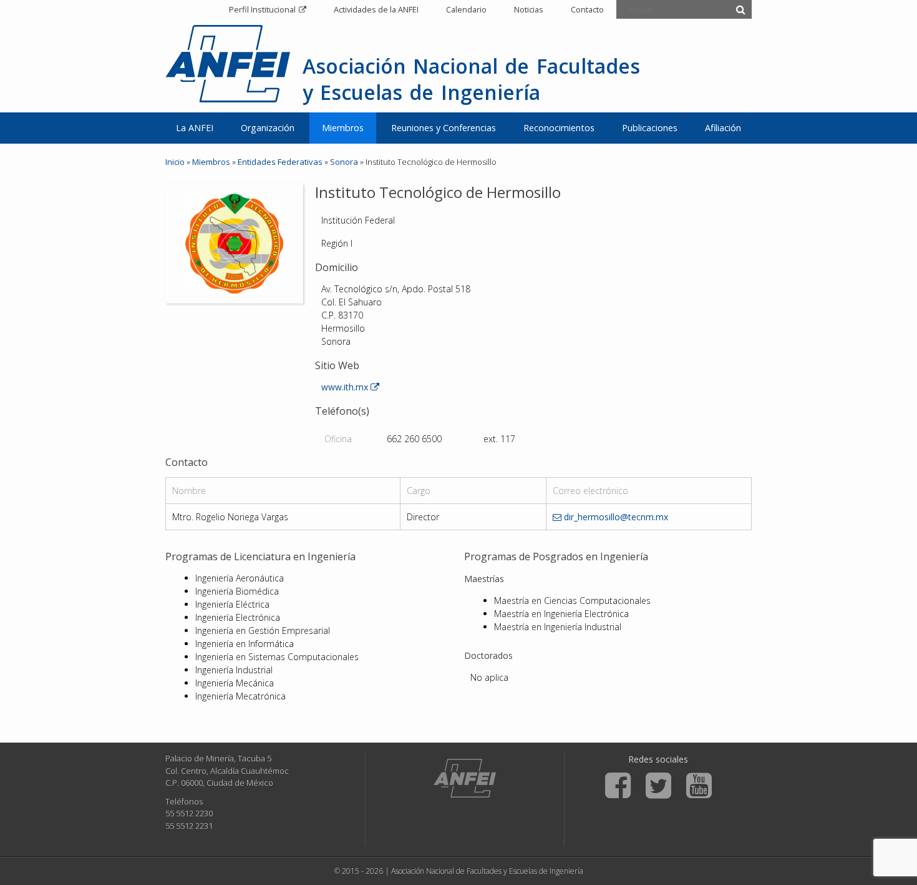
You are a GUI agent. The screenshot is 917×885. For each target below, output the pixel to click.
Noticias (528, 9)
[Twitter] (658, 786)
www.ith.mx (346, 387)
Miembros (343, 128)
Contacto (587, 9)
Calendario (466, 9)
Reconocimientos (558, 128)
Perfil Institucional (262, 9)
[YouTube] (699, 786)
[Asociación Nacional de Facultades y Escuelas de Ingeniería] (465, 778)
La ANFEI (194, 128)
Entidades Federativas (280, 161)
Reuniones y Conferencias (443, 128)
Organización (267, 128)
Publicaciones (649, 128)
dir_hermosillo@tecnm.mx (614, 517)
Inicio (175, 161)
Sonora (344, 161)
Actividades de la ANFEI (376, 9)
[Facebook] (618, 786)
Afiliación (723, 128)
